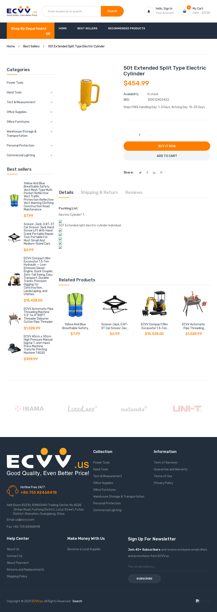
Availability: (131, 94)
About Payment (18, 563)
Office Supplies (103, 483)
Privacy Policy (163, 483)
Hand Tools (100, 469)
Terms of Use (163, 476)
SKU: (127, 100)
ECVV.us (37, 601)
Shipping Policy (17, 576)
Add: (10, 505)
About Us (13, 549)
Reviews (133, 192)
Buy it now (166, 146)
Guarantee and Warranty (171, 469)
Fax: (10, 527)
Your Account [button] (165, 12)
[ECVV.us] (22, 10)
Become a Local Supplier (84, 549)
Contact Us (14, 556)
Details (66, 192)
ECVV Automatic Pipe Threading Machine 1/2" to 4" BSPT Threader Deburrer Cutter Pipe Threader (38, 315)
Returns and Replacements (25, 569)
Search (77, 601)
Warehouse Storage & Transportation (118, 496)
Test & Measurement (107, 476)
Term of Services (165, 462)
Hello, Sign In (164, 8)
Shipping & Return (99, 192)
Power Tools (15, 83)
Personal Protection (107, 503)
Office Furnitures (104, 490)
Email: (11, 520)
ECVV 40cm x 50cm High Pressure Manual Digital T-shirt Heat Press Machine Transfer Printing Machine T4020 (38, 345)
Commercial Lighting (107, 510)
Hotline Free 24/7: (33, 487)
